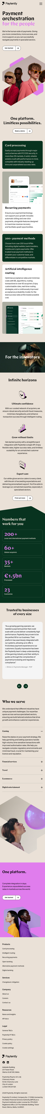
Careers (5, 998)
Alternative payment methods (13, 966)
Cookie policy (7, 1043)
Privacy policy (7, 1039)
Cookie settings (8, 1048)
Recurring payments (9, 957)
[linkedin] (7, 1062)
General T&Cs (7, 1030)
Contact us (6, 1003)
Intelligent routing (8, 953)
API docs (5, 1019)
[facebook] (3, 1062)
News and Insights (9, 1014)
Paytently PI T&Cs (8, 1035)
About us (5, 994)
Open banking (7, 962)
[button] (40, 4)
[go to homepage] (9, 4)
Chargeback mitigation (10, 982)
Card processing (8, 949)
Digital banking (7, 970)
